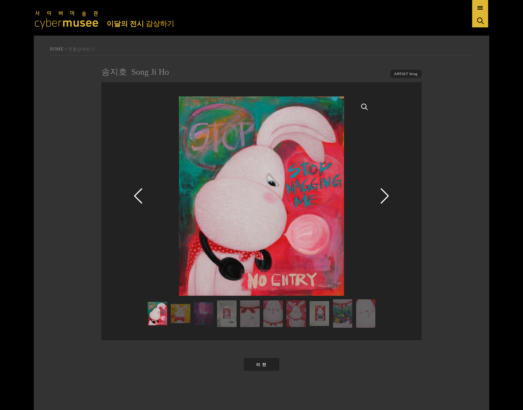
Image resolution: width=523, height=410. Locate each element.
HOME (56, 49)
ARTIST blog (406, 74)
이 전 (261, 364)
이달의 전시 (140, 23)
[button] (385, 196)
